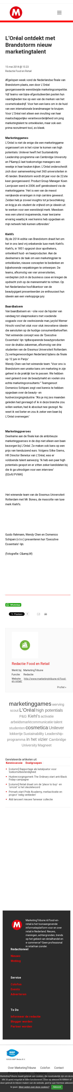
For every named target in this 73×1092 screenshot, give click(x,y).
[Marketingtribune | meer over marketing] (16, 17)
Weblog (16, 961)
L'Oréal (27, 710)
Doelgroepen (34, 763)
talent (58, 722)
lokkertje (16, 734)
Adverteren (18, 994)
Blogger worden (21, 1021)
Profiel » (61, 687)
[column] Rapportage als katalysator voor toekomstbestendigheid (33, 771)
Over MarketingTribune (22, 1067)
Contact (59, 1067)
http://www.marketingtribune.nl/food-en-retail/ (39, 680)
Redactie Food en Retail (18, 71)
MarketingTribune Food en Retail (17, 924)
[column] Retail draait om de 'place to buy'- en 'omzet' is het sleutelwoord (35, 786)
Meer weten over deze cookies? (34, 1087)
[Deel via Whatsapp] (13, 605)
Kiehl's (34, 716)
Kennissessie (14, 763)
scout (14, 710)
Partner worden (21, 1026)
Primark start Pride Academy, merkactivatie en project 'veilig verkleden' (35, 793)
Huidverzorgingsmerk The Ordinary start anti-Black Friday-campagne (38, 778)
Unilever (56, 727)
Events (15, 989)
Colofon (16, 984)
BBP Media (12, 1053)
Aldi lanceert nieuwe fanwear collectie (31, 799)
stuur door (38, 615)
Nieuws (15, 956)
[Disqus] (37, 860)
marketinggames (30, 704)
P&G (23, 716)
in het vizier (37, 739)
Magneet (45, 745)
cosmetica (37, 727)
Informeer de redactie (26, 1016)
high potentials (49, 710)
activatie (47, 716)
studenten (17, 728)
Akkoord (57, 1087)
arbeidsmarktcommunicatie (32, 722)
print (46, 615)
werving (58, 704)
